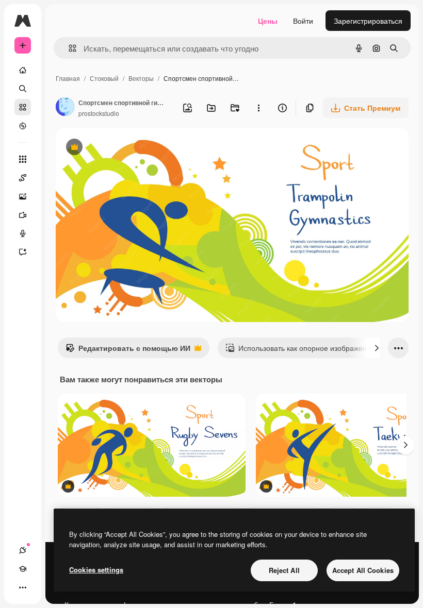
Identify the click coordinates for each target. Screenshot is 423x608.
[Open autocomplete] (68, 48)
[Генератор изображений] (22, 196)
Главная (68, 78)
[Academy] (22, 569)
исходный (124, 148)
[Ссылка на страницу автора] (65, 107)
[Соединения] (22, 550)
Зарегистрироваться (368, 20)
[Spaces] (22, 178)
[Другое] (22, 587)
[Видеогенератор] (22, 215)
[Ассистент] (22, 252)
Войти (303, 20)
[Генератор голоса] (22, 233)
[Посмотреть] (22, 125)
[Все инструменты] (22, 159)
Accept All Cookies (363, 570)
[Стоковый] (22, 107)
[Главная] (22, 70)
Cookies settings (96, 570)
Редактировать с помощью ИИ (128, 350)
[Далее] (376, 347)
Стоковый (104, 78)
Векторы (141, 78)
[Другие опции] (258, 107)
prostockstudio (98, 113)
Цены (268, 20)
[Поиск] (22, 88)
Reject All (284, 570)
